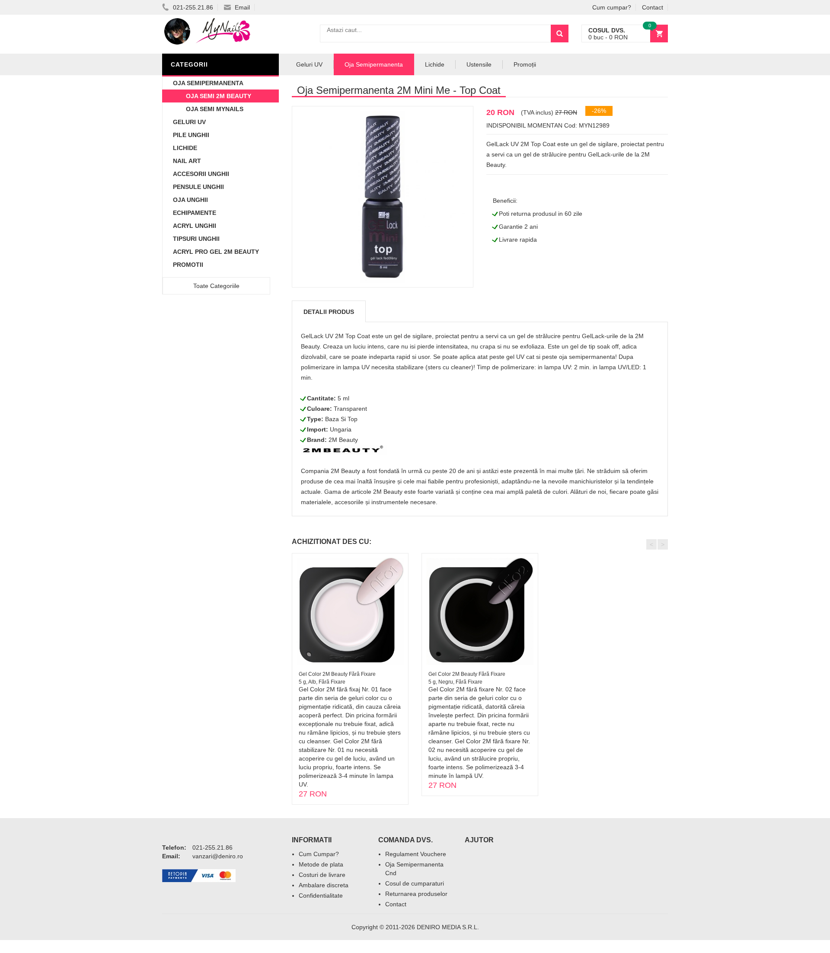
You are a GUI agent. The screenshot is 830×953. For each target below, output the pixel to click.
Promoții (525, 64)
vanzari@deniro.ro (217, 856)
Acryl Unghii (194, 225)
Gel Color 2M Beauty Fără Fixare (337, 674)
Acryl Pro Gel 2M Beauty (216, 251)
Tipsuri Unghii (196, 238)
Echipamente (194, 212)
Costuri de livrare (322, 874)
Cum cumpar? (611, 7)
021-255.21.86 (192, 7)
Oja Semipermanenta (208, 83)
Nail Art (187, 160)
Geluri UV (189, 121)
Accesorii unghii (201, 173)
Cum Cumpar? (319, 854)
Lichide (185, 147)
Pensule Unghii (198, 186)
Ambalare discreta (323, 885)
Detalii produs (328, 311)
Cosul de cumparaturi (414, 883)
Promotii (188, 264)
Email (241, 7)
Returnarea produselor (416, 893)
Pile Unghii (191, 134)
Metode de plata (321, 864)
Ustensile (479, 64)
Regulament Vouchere (415, 854)
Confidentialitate (321, 895)
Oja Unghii (190, 199)
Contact (652, 7)
